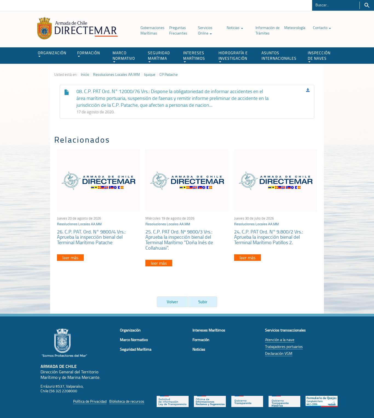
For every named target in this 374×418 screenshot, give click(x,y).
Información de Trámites (267, 30)
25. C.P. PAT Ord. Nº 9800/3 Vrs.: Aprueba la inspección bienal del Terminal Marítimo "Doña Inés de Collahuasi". (179, 239)
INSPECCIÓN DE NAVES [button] (319, 55)
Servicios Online (205, 30)
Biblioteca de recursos (126, 401)
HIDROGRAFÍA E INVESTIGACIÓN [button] (233, 55)
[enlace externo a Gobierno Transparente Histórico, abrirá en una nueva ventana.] (284, 401)
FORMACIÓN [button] (88, 52)
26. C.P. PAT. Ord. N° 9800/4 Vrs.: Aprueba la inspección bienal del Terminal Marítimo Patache (91, 237)
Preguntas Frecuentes (178, 30)
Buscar (366, 5)
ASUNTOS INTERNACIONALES (279, 55)
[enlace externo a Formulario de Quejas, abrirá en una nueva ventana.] (322, 401)
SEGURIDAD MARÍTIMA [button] (159, 55)
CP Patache (168, 74)
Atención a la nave (279, 339)
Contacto (320, 27)
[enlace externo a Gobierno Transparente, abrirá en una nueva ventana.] (247, 401)
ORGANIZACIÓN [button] (52, 52)
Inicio (85, 74)
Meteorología (294, 27)
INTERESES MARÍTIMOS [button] (194, 55)
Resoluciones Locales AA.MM (116, 74)
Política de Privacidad (90, 401)
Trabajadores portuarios (284, 346)
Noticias (233, 27)
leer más (70, 258)
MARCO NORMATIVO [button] (124, 55)
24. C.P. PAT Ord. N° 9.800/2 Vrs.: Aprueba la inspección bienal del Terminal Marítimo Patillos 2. (268, 237)
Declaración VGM (278, 353)
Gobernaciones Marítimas (152, 30)
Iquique (149, 74)
